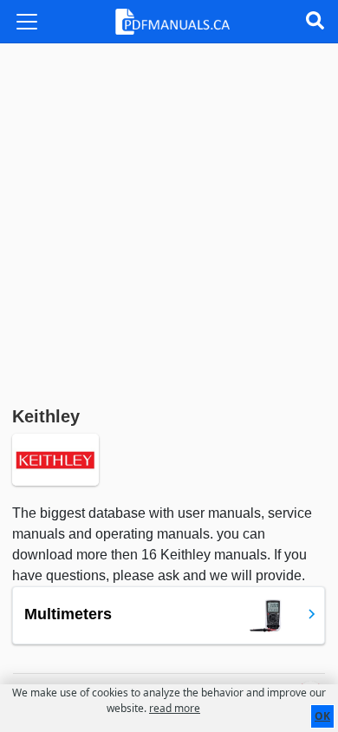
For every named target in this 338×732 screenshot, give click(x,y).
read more (174, 708)
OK (322, 716)
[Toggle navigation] (27, 22)
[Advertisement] (169, 221)
